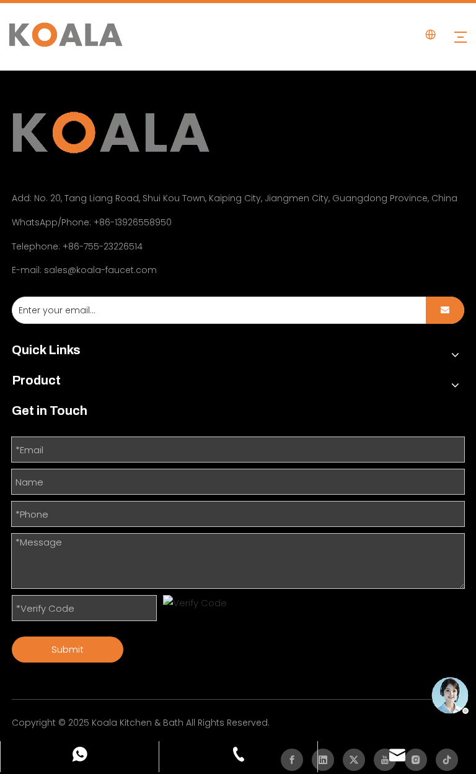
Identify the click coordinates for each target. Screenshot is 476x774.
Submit (67, 649)
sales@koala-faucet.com (100, 270)
